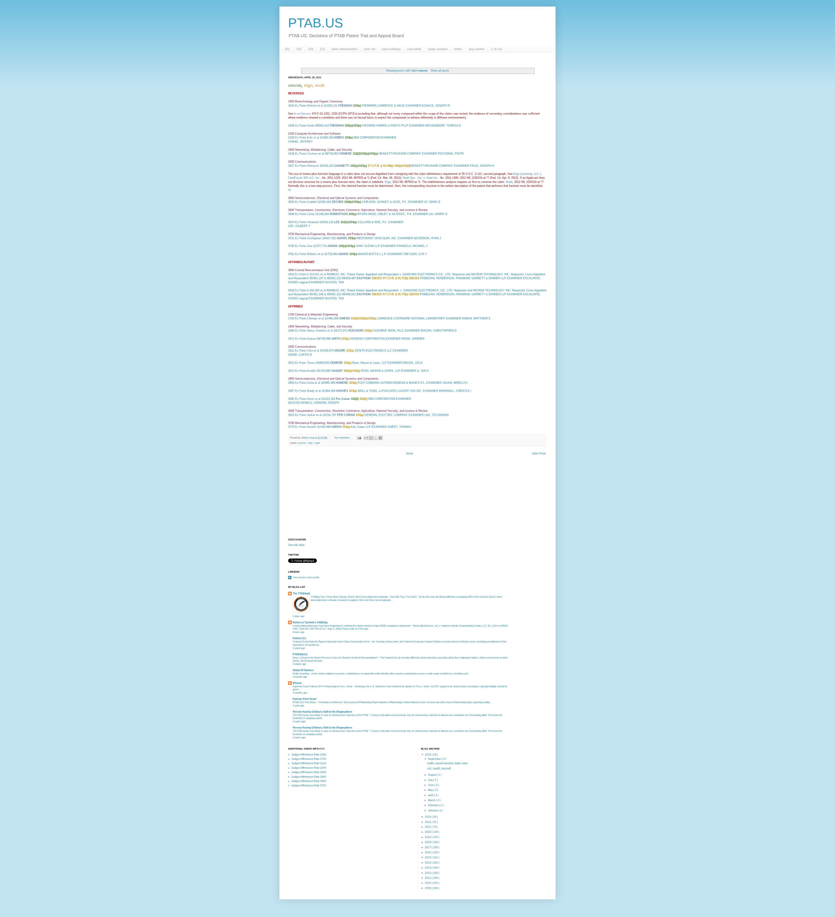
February (433, 805)
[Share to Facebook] (380, 438)
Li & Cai (496, 49)
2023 (428, 816)
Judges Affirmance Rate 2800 (308, 776)
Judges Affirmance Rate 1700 (308, 758)
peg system (477, 49)
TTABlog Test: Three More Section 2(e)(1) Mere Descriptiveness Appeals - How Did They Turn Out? (364, 596)
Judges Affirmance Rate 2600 (308, 772)
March (432, 800)
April (431, 795)
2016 (428, 852)
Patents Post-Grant (304, 698)
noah (317, 443)
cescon (302, 443)
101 (287, 49)
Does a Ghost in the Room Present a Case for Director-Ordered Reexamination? (336, 657)
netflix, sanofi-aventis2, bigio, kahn (447, 763)
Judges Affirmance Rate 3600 (308, 781)
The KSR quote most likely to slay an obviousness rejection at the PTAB (331, 715)
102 (299, 49)
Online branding (301, 673)
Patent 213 (299, 638)
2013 (428, 867)
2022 (428, 822)
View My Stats (296, 545)
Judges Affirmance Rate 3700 (308, 785)
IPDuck (297, 683)
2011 (428, 877)
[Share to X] (376, 438)
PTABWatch (300, 654)
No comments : (343, 437)
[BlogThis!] (371, 438)
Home (409, 453)
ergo (310, 443)
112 (322, 49)
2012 (428, 872)
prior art (369, 49)
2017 (428, 847)
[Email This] (366, 438)
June (431, 785)
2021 (428, 827)
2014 (428, 862)
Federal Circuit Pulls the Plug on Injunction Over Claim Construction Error (331, 641)
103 (310, 49)
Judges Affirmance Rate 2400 (308, 767)
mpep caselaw (438, 49)
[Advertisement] (417, 501)
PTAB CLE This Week (304, 702)
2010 (428, 882)
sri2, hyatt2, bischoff (439, 768)
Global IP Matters (303, 670)
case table (414, 49)
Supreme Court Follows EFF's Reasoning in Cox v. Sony (323, 686)
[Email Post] (359, 437)
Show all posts (440, 70)
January (433, 810)
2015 (428, 857)
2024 (428, 754)
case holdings (391, 49)
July (430, 780)
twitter (458, 49)
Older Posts (539, 453)
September (435, 758)
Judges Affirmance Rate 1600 (308, 754)
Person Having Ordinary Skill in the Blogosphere (322, 711)
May (431, 790)
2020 (428, 832)
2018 (428, 842)
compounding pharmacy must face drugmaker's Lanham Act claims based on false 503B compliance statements (352, 625)
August (432, 774)
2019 (428, 837)
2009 (428, 888)
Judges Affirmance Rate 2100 (308, 763)
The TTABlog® (301, 593)
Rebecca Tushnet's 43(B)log (310, 622)
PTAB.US (315, 23)
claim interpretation (344, 49)
